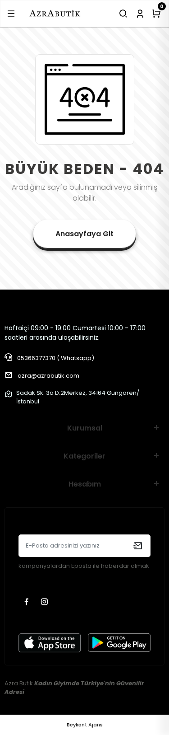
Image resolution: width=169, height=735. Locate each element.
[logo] (55, 13)
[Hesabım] (140, 13)
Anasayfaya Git (84, 234)
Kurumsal (84, 428)
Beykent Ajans (85, 724)
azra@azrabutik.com (48, 375)
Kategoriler (84, 456)
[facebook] (27, 602)
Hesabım (85, 484)
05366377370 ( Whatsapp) (55, 358)
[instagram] (46, 602)
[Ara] (123, 13)
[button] (11, 13)
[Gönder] (137, 545)
